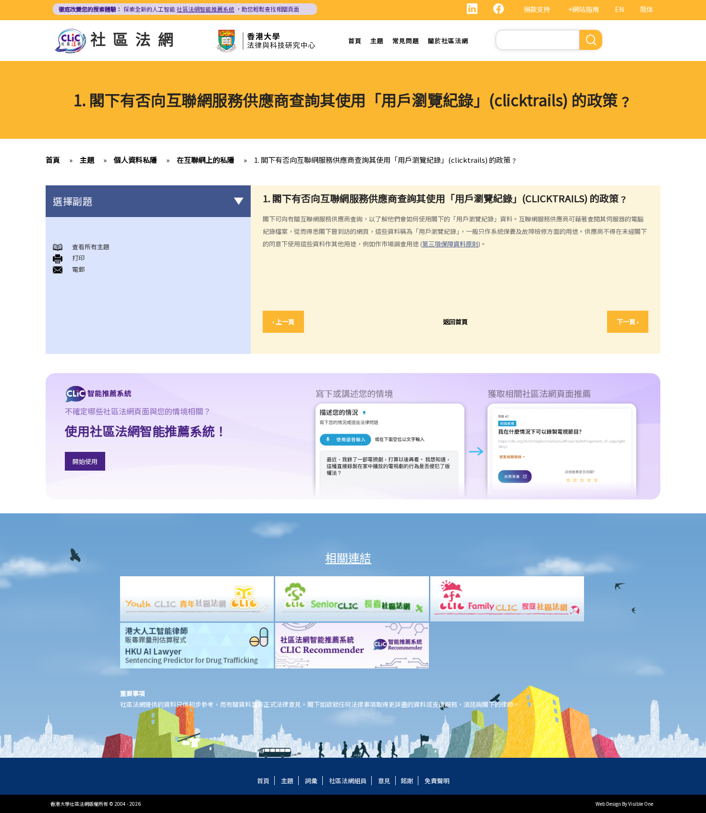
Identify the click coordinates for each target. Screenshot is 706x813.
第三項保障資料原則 (450, 243)
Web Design (608, 803)
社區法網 (135, 38)
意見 (384, 780)
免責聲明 (437, 780)
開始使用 (85, 461)
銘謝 (407, 780)
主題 (377, 40)
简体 (646, 9)
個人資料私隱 (135, 160)
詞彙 (311, 780)
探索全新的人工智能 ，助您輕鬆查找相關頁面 (179, 9)
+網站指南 (583, 9)
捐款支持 (536, 9)
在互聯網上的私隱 (205, 160)
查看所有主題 (91, 246)
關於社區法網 (448, 40)
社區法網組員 (347, 780)
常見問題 (405, 40)
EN (619, 9)
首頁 (355, 40)
